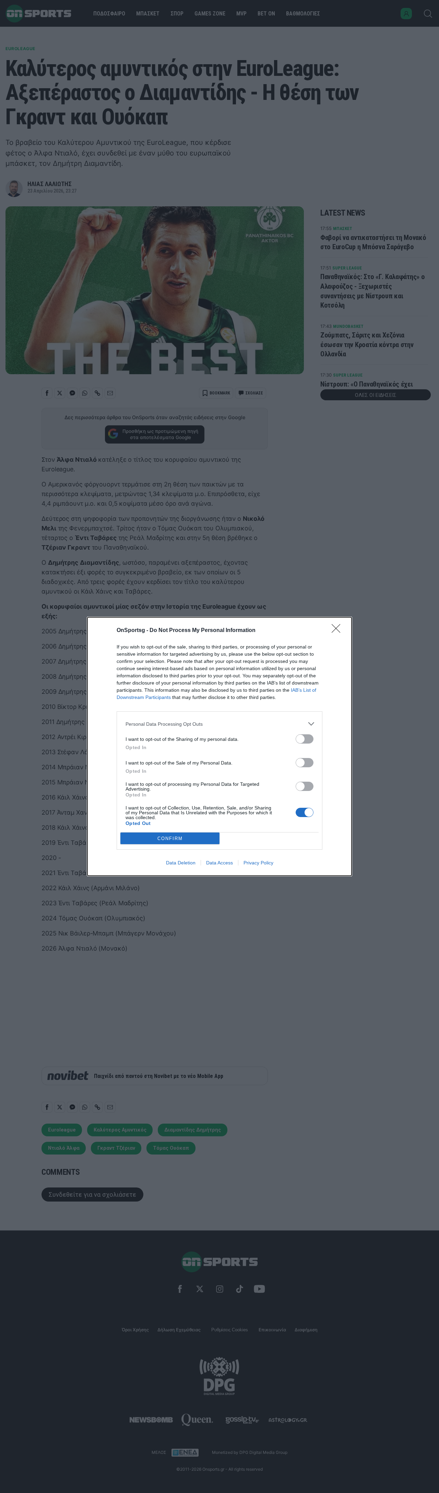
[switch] (304, 739)
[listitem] (219, 723)
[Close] (338, 630)
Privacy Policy (258, 862)
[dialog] (219, 746)
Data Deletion (180, 862)
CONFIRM (170, 838)
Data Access (219, 862)
